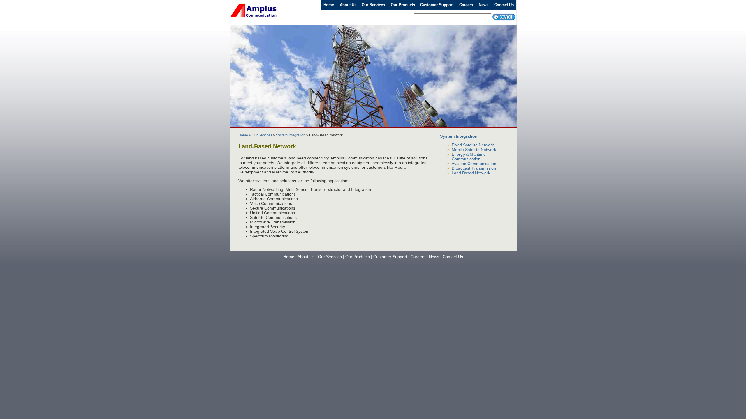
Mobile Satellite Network (474, 149)
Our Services (373, 5)
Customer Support (436, 5)
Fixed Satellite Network (473, 145)
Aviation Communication (474, 163)
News (483, 5)
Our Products (403, 5)
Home (328, 5)
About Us (348, 5)
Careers (466, 5)
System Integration (290, 135)
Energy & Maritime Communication (469, 156)
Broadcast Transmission (474, 168)
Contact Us (504, 5)
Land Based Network (471, 173)
